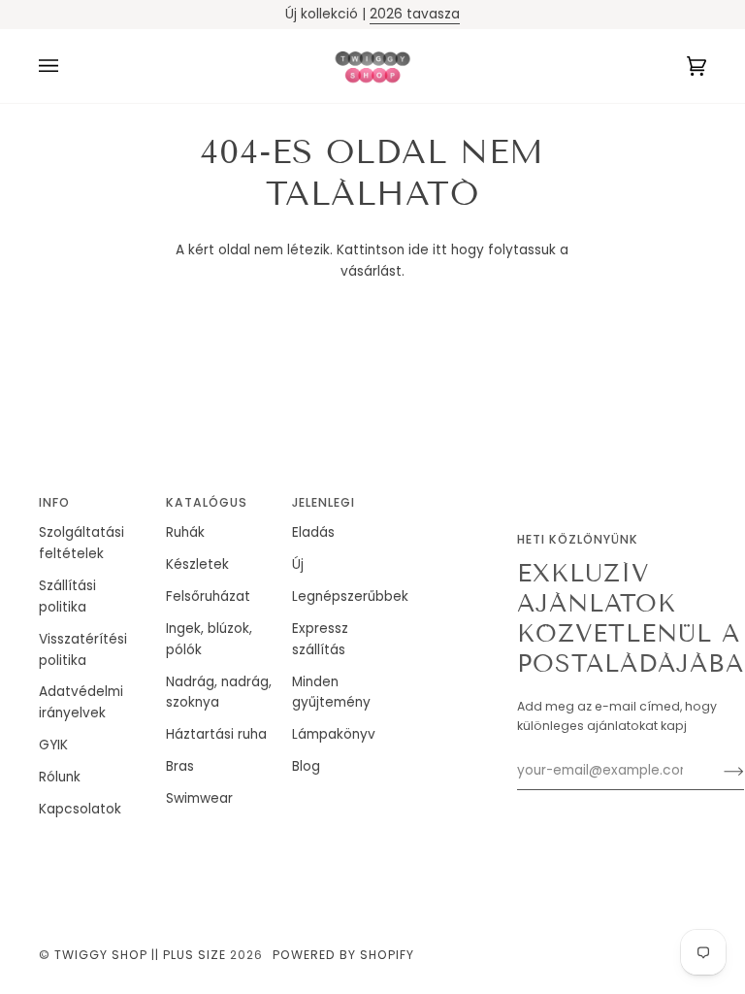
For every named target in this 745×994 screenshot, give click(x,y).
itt (440, 250)
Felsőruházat (208, 596)
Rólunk (60, 777)
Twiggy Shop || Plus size (140, 954)
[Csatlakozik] (718, 770)
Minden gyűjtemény (331, 692)
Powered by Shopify (343, 954)
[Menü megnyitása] (68, 66)
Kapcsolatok (80, 809)
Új (298, 564)
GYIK (53, 745)
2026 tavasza (415, 14)
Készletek (197, 564)
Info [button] (54, 502)
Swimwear (199, 798)
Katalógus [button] (206, 502)
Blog (306, 766)
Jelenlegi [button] (323, 502)
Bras (180, 766)
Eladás (313, 532)
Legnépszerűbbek (350, 596)
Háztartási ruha (216, 734)
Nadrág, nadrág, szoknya (219, 692)
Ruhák (185, 532)
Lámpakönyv (333, 734)
